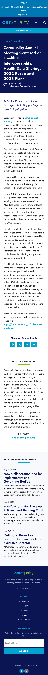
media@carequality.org (24, 437)
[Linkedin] (21, 671)
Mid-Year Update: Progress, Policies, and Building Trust (24, 508)
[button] (36, 22)
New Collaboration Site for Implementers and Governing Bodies (23, 477)
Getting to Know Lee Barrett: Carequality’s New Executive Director (23, 539)
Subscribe (24, 651)
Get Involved (22, 30)
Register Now (24, 14)
